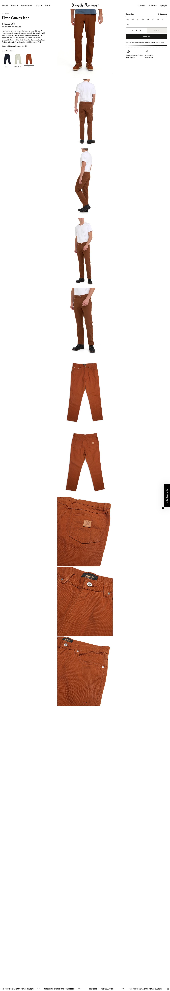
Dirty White (18, 67)
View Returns (149, 57)
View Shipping (130, 57)
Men (3, 5)
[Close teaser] (163, 507)
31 (143, 19)
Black (7, 67)
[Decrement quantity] (132, 30)
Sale (46, 5)
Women (13, 5)
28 (128, 19)
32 (148, 19)
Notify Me (146, 36)
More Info (18, 27)
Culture (37, 5)
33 (153, 19)
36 (163, 19)
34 (158, 19)
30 (138, 19)
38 (128, 24)
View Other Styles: (8, 51)
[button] (167, 495)
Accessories (25, 5)
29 (133, 19)
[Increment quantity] (140, 30)
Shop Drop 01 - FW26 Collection (78, 989)
